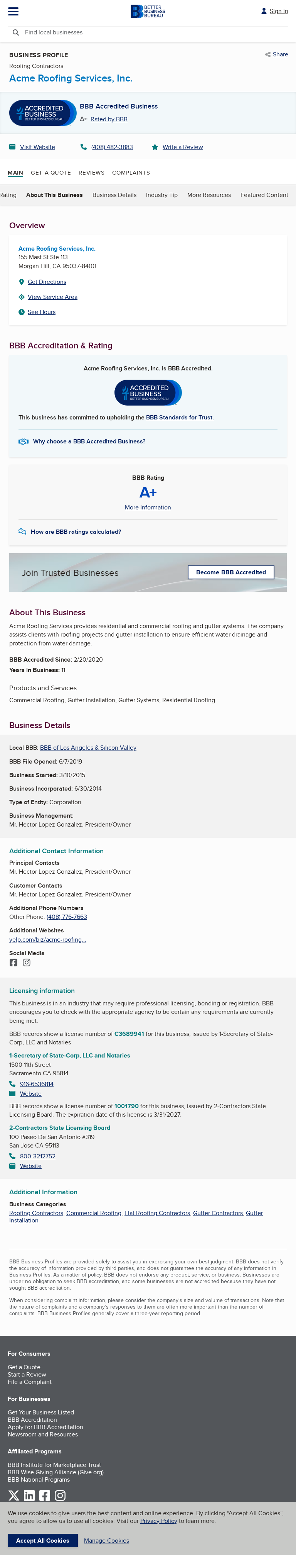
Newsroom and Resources (43, 1434)
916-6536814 (37, 1084)
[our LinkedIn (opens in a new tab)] (29, 1499)
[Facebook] (13, 963)
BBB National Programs (39, 1479)
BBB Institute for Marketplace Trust (54, 1464)
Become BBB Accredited (231, 572)
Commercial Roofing (93, 1213)
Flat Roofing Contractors (157, 1213)
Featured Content (264, 194)
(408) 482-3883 (112, 147)
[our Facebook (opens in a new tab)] (45, 1499)
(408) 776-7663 (67, 916)
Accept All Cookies (42, 1540)
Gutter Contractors (218, 1213)
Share (280, 54)
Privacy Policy (158, 1520)
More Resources (209, 194)
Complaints (131, 172)
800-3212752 (38, 1156)
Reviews (91, 172)
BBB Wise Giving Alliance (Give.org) (56, 1472)
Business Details (114, 194)
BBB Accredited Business (119, 106)
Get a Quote (51, 172)
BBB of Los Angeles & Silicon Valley (88, 747)
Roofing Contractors (36, 1213)
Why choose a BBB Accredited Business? (89, 441)
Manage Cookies (106, 1540)
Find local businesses (53, 32)
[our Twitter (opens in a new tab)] (14, 1499)
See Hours (42, 312)
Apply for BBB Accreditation (45, 1427)
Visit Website (37, 147)
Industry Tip (162, 194)
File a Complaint (30, 1381)
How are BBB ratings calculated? (76, 531)
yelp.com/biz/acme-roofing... (47, 939)
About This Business (54, 194)
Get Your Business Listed (41, 1412)
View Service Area (52, 296)
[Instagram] (26, 963)
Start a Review (27, 1374)
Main (15, 172)
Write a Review (183, 147)
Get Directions (47, 281)
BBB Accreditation (32, 1419)
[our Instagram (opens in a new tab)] (60, 1499)
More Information (148, 507)
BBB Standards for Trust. (180, 417)
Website (31, 1093)
